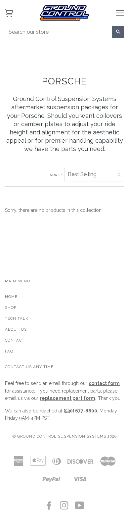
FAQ (9, 351)
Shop (11, 307)
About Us (16, 329)
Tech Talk (16, 318)
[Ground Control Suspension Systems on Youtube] (79, 507)
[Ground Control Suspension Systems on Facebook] (49, 507)
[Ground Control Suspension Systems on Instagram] (64, 507)
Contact (14, 340)
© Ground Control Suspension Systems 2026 (65, 436)
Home (11, 296)
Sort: (56, 175)
